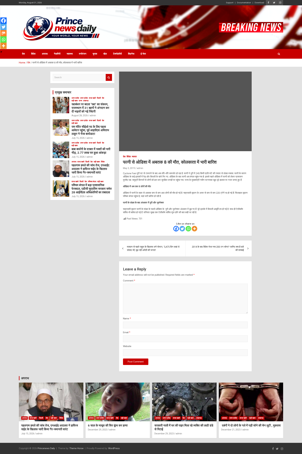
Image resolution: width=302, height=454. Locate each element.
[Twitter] (182, 228)
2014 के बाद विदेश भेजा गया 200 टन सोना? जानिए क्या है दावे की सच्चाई (218, 248)
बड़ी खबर (75, 101)
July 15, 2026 (78, 138)
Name (127, 318)
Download (259, 2)
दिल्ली (99, 98)
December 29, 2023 (97, 429)
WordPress (114, 448)
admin (140, 168)
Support (229, 2)
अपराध (45, 53)
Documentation (244, 2)
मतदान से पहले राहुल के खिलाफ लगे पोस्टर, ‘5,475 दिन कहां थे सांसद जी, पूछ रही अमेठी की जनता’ (153, 248)
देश (23, 53)
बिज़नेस (131, 53)
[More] (194, 228)
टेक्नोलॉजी (117, 53)
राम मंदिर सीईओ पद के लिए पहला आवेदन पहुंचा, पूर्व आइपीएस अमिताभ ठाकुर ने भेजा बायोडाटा (90, 130)
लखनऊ (86, 101)
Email (126, 332)
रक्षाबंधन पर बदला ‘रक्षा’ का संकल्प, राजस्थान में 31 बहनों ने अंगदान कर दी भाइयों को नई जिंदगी (90, 107)
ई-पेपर (143, 53)
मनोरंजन (82, 53)
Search (109, 77)
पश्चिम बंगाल (92, 181)
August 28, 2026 (80, 115)
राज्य (80, 101)
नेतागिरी (57, 53)
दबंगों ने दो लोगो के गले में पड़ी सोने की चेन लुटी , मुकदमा (251, 425)
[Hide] (1, 52)
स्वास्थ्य (70, 53)
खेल (105, 53)
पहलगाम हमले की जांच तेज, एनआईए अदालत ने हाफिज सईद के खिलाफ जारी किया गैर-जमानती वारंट (90, 168)
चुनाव (95, 53)
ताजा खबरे (92, 98)
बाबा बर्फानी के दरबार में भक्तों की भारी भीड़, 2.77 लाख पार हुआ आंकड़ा (91, 150)
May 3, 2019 (129, 168)
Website (127, 346)
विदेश (33, 53)
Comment (129, 280)
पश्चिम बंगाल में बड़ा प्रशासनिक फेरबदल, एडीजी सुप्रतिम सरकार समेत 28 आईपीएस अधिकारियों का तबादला (92, 188)
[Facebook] (176, 228)
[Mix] (3, 33)
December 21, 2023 (230, 429)
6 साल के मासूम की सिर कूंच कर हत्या (108, 425)
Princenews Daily (46, 448)
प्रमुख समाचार (63, 92)
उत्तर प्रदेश (75, 98)
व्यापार (134, 156)
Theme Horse (76, 448)
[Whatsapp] (188, 228)
